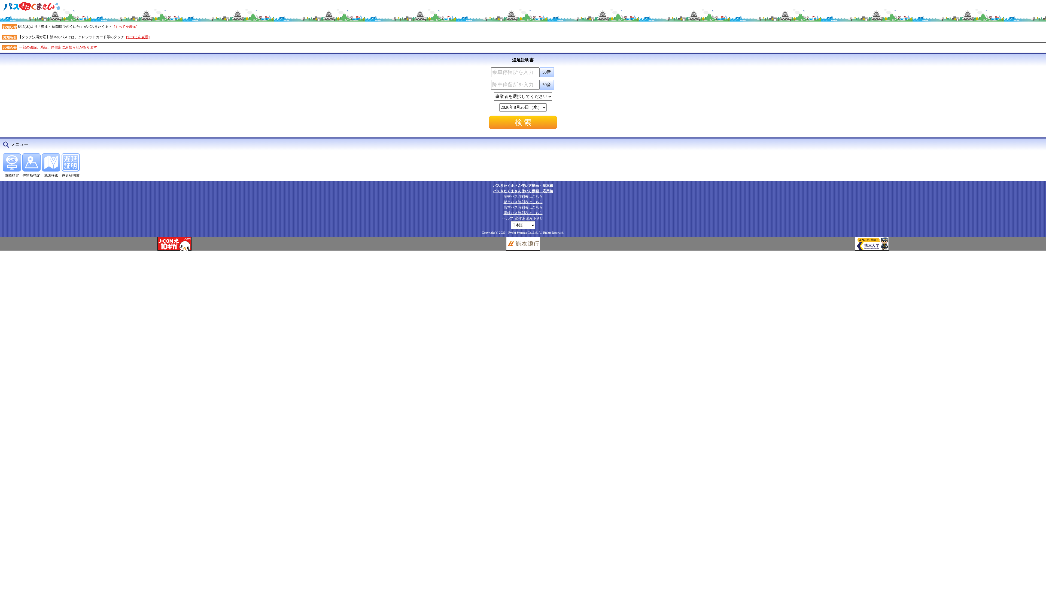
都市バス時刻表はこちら (523, 202)
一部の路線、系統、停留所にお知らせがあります (58, 47)
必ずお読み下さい (529, 218)
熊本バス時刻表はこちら (523, 207)
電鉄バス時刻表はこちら (523, 213)
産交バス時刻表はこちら (523, 196)
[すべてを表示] (125, 27)
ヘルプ (508, 218)
